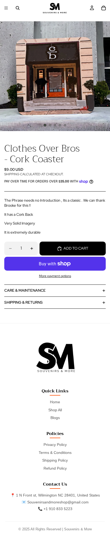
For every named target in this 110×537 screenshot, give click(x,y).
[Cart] (103, 8)
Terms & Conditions (55, 452)
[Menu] (6, 8)
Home (55, 402)
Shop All (55, 410)
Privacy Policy (55, 444)
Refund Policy (55, 468)
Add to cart (76, 248)
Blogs (55, 418)
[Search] (17, 8)
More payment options (55, 276)
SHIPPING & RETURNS (23, 302)
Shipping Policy (55, 460)
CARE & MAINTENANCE (25, 290)
